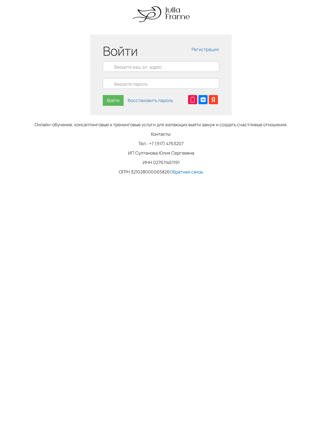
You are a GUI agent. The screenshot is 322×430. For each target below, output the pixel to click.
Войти (113, 100)
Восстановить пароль (150, 100)
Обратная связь (186, 172)
